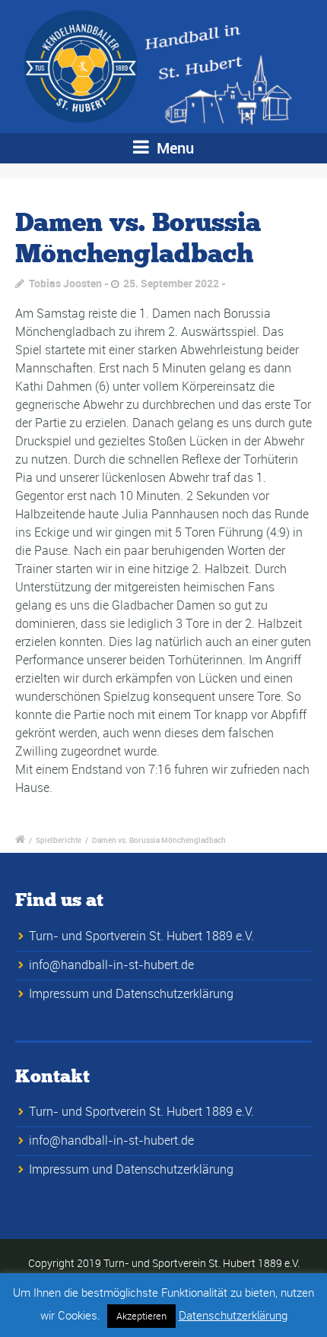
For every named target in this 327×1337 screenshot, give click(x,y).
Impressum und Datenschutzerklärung (131, 993)
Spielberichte (58, 840)
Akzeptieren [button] (141, 1316)
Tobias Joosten (65, 283)
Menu (173, 148)
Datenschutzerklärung (233, 1315)
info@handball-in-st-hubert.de (111, 964)
